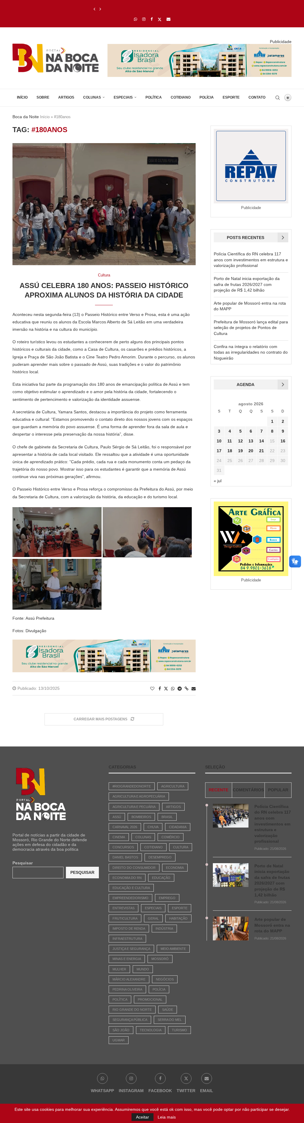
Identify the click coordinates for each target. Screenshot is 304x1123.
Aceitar (142, 1117)
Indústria (164, 928)
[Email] (168, 19)
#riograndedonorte (132, 786)
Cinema (119, 837)
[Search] (278, 97)
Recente (218, 789)
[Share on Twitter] (166, 688)
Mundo (143, 969)
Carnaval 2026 (125, 827)
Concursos (123, 847)
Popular (278, 789)
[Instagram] (143, 19)
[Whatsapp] (135, 19)
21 (261, 450)
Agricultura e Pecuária (134, 807)
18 (229, 450)
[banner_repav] (199, 46)
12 (240, 441)
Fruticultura (125, 918)
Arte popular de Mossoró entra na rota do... (136, 9)
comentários (248, 789)
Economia (175, 867)
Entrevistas (123, 908)
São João (121, 1030)
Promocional (150, 999)
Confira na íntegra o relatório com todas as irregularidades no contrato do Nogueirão (251, 352)
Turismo (179, 1030)
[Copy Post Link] (187, 688)
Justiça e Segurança (131, 948)
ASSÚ (117, 817)
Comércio (171, 837)
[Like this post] (152, 688)
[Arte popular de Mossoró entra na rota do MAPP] (230, 928)
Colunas (92, 97)
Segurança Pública (130, 1019)
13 (250, 441)
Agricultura (172, 786)
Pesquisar (22, 863)
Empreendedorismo (130, 898)
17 (219, 450)
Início (22, 97)
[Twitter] (160, 19)
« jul (217, 480)
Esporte (231, 97)
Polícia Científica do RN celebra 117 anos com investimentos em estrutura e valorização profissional (251, 260)
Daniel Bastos (125, 857)
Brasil (167, 817)
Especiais (123, 97)
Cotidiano (181, 97)
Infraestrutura (127, 938)
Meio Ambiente (173, 948)
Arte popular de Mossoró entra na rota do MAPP (272, 925)
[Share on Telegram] (180, 688)
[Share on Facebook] (160, 688)
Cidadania (177, 827)
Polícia (207, 97)
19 (240, 450)
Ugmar (119, 1040)
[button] (94, 9)
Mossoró (160, 959)
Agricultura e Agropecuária (139, 796)
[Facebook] (152, 19)
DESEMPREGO (160, 857)
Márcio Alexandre (129, 979)
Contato (256, 97)
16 (283, 441)
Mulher (119, 969)
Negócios (165, 979)
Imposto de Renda (129, 928)
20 (250, 450)
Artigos (66, 97)
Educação (161, 878)
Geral (153, 918)
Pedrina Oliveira (127, 989)
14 (261, 441)
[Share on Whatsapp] (173, 688)
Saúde (167, 1009)
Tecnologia (151, 1030)
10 (219, 441)
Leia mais (167, 1117)
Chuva (153, 827)
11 (229, 441)
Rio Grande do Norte (132, 1009)
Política (153, 97)
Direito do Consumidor (134, 867)
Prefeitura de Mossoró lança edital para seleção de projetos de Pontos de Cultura (251, 327)
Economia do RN (127, 878)
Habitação (178, 918)
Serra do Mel (170, 1019)
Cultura (180, 847)
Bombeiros (141, 817)
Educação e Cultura (131, 888)
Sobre (43, 97)
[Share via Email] (193, 688)
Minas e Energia (127, 959)
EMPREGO (167, 898)
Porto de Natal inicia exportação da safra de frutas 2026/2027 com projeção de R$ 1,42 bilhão (247, 284)
